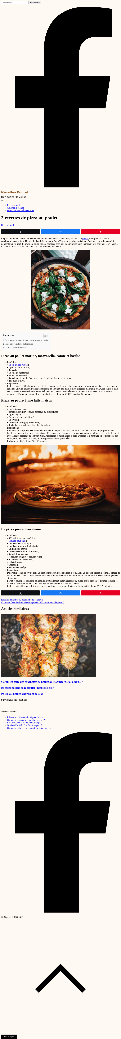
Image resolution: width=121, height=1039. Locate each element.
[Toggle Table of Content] (44, 335)
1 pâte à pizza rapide (18, 364)
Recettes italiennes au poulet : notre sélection (22, 599)
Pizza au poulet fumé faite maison (19, 344)
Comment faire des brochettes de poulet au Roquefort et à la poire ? (32, 602)
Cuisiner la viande (15, 208)
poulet (85, 238)
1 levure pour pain (17, 541)
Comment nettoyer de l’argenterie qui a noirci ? (29, 728)
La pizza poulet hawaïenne (16, 347)
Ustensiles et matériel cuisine (20, 210)
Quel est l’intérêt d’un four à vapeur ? (24, 725)
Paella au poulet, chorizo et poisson (22, 693)
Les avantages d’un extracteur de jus (24, 722)
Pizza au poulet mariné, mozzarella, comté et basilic (26, 340)
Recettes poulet (14, 205)
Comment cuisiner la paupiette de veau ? (26, 720)
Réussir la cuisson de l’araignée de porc (25, 717)
